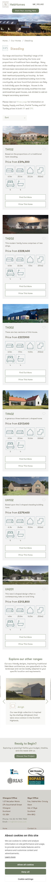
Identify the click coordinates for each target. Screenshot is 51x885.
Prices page (22, 102)
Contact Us (31, 828)
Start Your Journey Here (25, 11)
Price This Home (26, 204)
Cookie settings (25, 879)
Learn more (10, 857)
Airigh (21, 707)
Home (5, 41)
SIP (24, 108)
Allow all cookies (25, 864)
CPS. (31, 108)
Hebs (17, 4)
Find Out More (25, 197)
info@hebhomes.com (17, 822)
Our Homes (16, 41)
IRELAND (40, 4)
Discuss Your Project (26, 756)
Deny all (25, 871)
